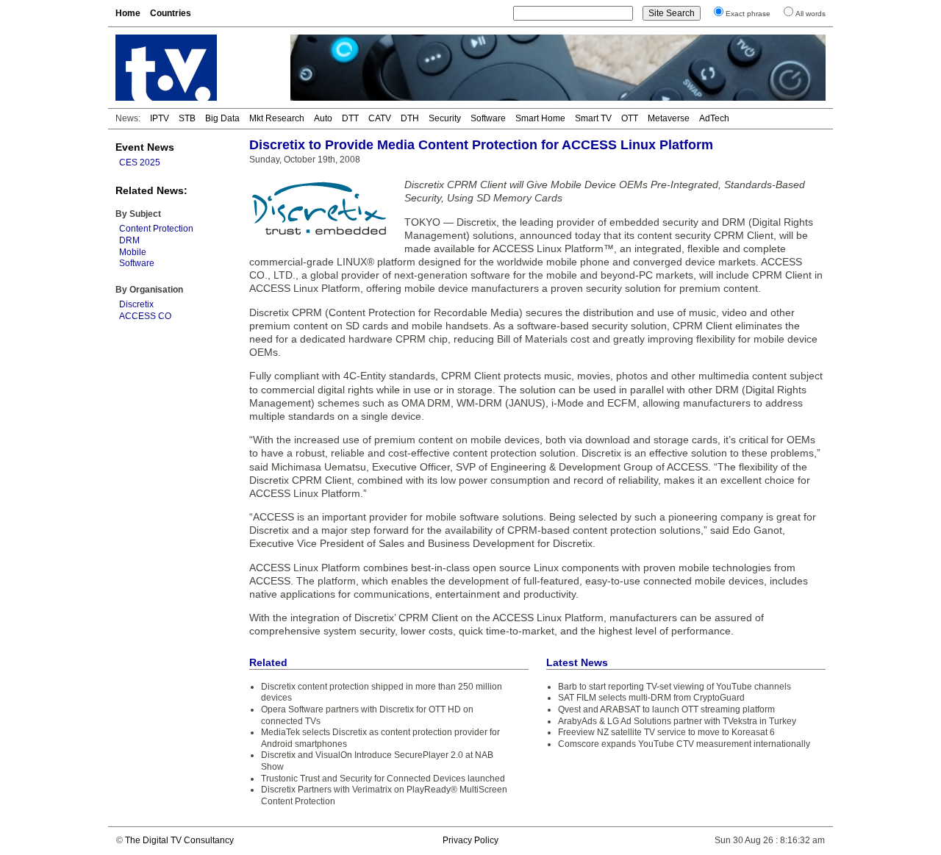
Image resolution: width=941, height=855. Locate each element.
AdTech (714, 118)
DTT (350, 118)
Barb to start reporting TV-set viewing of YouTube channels (674, 687)
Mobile (132, 252)
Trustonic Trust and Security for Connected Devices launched (383, 778)
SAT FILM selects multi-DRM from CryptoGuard (651, 698)
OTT (629, 118)
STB (187, 118)
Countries (170, 13)
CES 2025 (139, 162)
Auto (323, 118)
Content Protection (156, 228)
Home (127, 13)
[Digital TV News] (194, 68)
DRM (129, 240)
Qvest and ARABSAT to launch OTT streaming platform (666, 709)
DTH (410, 118)
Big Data (222, 118)
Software (488, 118)
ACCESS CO (145, 316)
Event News (144, 147)
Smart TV (593, 118)
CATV (379, 118)
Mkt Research (276, 118)
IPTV (159, 118)
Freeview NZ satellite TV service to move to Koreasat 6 (666, 732)
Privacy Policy (470, 840)
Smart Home (540, 118)
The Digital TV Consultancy (179, 840)
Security (445, 118)
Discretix (136, 304)
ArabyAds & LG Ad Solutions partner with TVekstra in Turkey (677, 721)
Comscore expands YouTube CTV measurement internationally (684, 744)
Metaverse (669, 118)
